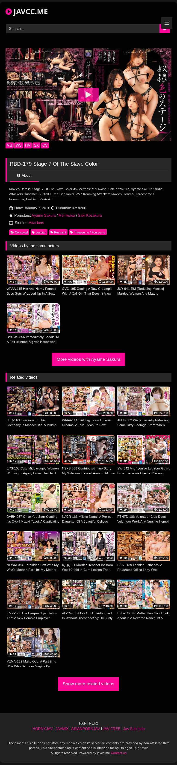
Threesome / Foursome (89, 232)
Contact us (119, 753)
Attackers (36, 223)
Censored (21, 232)
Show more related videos (88, 683)
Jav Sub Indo (134, 729)
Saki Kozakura (90, 215)
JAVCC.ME (30, 11)
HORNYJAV (42, 729)
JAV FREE (112, 729)
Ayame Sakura (44, 215)
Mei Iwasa (67, 215)
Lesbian (41, 232)
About (26, 175)
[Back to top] (163, 751)
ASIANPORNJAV (85, 729)
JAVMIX (62, 729)
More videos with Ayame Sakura (89, 359)
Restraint (60, 232)
